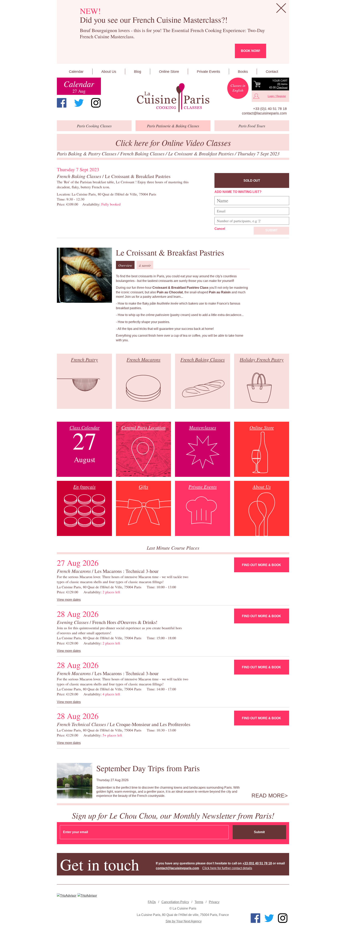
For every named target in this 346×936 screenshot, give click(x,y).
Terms (199, 902)
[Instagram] (96, 103)
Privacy (214, 902)
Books (243, 72)
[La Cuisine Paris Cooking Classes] (173, 97)
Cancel (219, 228)
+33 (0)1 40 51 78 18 (270, 109)
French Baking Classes (143, 153)
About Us (108, 72)
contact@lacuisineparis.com (264, 113)
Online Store (169, 72)
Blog (137, 72)
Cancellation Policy (175, 902)
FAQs (152, 902)
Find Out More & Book (261, 565)
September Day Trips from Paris (148, 768)
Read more (268, 796)
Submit (271, 230)
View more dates (69, 599)
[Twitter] (79, 103)
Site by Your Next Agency (184, 921)
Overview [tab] (125, 265)
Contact (272, 72)
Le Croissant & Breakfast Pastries (201, 153)
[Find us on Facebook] (61, 103)
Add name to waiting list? (238, 191)
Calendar (76, 72)
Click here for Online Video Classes (173, 142)
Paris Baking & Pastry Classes (87, 153)
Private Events (208, 72)
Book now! (250, 51)
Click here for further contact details (227, 868)
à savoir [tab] (145, 265)
